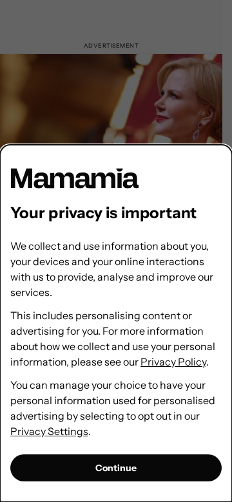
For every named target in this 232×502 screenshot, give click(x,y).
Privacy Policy (173, 361)
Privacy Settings (49, 431)
